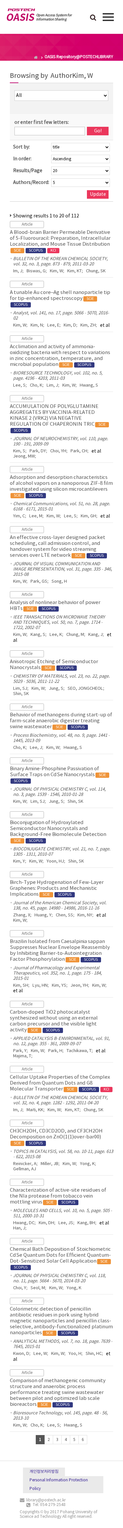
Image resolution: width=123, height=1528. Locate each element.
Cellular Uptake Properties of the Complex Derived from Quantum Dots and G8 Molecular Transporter (60, 1083)
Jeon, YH (79, 985)
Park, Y (20, 1050)
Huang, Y (42, 915)
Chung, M (75, 634)
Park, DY (38, 451)
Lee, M (35, 516)
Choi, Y (19, 1288)
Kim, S (19, 451)
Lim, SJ (20, 688)
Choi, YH (58, 451)
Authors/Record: (31, 182)
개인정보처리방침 (44, 1472)
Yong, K (87, 1163)
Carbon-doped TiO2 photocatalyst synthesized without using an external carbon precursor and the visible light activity (54, 1021)
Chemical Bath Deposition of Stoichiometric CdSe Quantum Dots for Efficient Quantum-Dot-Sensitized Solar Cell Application (60, 1258)
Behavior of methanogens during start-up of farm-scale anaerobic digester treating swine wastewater (61, 721)
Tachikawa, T (79, 1050)
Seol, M (38, 1288)
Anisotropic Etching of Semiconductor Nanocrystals (54, 664)
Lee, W (40, 1353)
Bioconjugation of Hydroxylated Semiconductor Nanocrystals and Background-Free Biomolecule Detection (58, 831)
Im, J (17, 271)
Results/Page (27, 170)
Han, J (19, 1228)
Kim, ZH (88, 325)
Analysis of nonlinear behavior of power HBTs (55, 605)
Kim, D (70, 325)
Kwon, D (21, 1353)
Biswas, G (36, 271)
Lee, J (36, 747)
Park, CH (79, 451)
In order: (22, 159)
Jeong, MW (24, 456)
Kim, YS (59, 985)
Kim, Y (19, 861)
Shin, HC (94, 1353)
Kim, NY (84, 915)
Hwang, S (89, 385)
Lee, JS (65, 1223)
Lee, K (56, 634)
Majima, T (22, 1056)
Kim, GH (88, 516)
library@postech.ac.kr (46, 1500)
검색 (93, 18)
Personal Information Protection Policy (59, 1484)
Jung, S (56, 688)
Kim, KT (74, 271)
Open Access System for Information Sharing (39, 16)
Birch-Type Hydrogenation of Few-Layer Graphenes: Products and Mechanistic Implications (57, 888)
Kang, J (95, 634)
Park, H (55, 1050)
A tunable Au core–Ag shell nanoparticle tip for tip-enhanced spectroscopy (60, 298)
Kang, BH (86, 1223)
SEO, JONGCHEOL (85, 688)
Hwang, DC (23, 1223)
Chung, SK (96, 271)
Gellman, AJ (24, 1169)
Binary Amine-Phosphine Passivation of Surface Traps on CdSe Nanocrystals (58, 774)
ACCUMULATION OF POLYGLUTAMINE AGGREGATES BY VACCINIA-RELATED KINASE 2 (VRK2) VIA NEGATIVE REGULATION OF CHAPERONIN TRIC (58, 418)
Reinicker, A (24, 1163)
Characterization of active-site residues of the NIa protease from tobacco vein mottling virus (58, 1196)
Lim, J (52, 385)
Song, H (59, 581)
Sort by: (21, 147)
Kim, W (56, 271)
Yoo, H (75, 1353)
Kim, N (37, 325)
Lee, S (19, 385)
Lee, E (53, 325)
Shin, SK (21, 693)
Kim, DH (46, 1223)
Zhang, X (21, 915)
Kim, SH (20, 985)
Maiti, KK (35, 1110)
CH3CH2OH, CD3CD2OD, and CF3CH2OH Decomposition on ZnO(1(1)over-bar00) (56, 1136)
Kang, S (38, 634)
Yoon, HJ (55, 861)
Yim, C (19, 516)
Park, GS (39, 581)
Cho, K (36, 385)
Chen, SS (64, 915)
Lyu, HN (40, 985)
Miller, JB (49, 1163)
